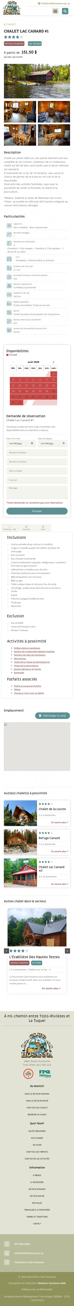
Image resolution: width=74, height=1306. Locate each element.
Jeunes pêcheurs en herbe (27, 669)
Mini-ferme (20, 658)
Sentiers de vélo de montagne (29, 654)
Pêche (17, 689)
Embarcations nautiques (27, 648)
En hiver (37, 1145)
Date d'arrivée (13, 439)
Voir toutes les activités (37, 1159)
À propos (37, 1175)
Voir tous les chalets (37, 1107)
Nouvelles (37, 1203)
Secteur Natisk (37, 1196)
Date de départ (45, 439)
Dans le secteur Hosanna (37, 1094)
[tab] (10, 528)
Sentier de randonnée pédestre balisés (34, 651)
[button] (55, 11)
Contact (37, 1223)
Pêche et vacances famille (27, 686)
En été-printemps (37, 1131)
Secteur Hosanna (37, 1189)
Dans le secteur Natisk (37, 1101)
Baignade (19, 672)
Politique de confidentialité (37, 1289)
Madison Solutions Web (52, 1283)
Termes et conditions (37, 1217)
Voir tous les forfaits (37, 1152)
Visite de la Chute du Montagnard (31, 662)
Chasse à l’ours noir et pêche (29, 693)
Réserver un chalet (37, 1114)
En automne (37, 1138)
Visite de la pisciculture (26, 665)
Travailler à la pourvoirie (37, 1210)
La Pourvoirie (37, 1182)
